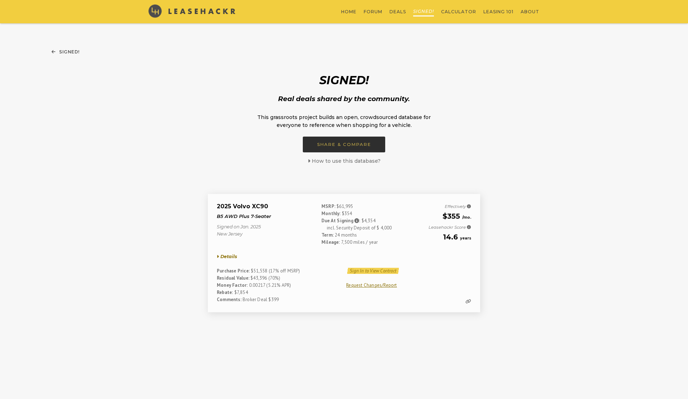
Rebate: (225, 292)
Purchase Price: (233, 271)
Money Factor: (232, 285)
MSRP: (328, 206)
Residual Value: (233, 278)
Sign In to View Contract (373, 271)
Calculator (458, 11)
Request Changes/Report (371, 285)
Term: (327, 235)
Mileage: (330, 242)
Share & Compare (344, 144)
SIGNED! (423, 11)
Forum (373, 11)
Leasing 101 (498, 11)
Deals (398, 11)
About (530, 11)
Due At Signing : (341, 221)
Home (349, 11)
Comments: (229, 299)
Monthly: (331, 213)
